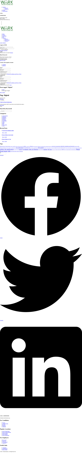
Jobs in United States (6, 431)
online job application (7, 149)
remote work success (59, 149)
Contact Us (6, 9)
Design (31, 146)
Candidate (4, 64)
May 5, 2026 (4, 141)
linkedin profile (62, 147)
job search (41, 147)
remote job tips (47, 149)
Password (1, 48)
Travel (3, 125)
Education (4, 116)
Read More (2, 105)
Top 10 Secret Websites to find (8, 130)
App (1, 146)
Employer (4, 65)
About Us (6, 8)
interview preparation (56, 146)
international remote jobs (48, 146)
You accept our (11, 74)
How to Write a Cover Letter (7, 134)
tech (63, 149)
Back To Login (2, 60)
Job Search (4, 119)
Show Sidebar (2, 92)
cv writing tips (28, 146)
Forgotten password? (3, 50)
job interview (36, 147)
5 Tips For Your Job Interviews (6, 102)
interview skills (77, 146)
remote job (21, 149)
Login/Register (4, 11)
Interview (4, 118)
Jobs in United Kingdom (6, 432)
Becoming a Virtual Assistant (6, 146)
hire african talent (43, 146)
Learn (3, 121)
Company (4, 7)
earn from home (35, 146)
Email (1, 47)
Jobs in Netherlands (5, 435)
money (3, 122)
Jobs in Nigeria (5, 434)
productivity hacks (16, 149)
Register (11, 52)
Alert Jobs (4, 426)
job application (19, 147)
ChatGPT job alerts (15, 146)
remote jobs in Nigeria (31, 149)
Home (3, 89)
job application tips (27, 147)
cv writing (24, 146)
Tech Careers (4, 124)
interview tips (14, 147)
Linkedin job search (57, 147)
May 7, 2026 (4, 132)
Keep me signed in (4, 49)
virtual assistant (68, 149)
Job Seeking (4, 120)
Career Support (5, 115)
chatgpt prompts (20, 146)
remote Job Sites (40, 149)
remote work (53, 149)
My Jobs (3, 424)
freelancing (38, 146)
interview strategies (3, 147)
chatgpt (12, 146)
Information (4, 117)
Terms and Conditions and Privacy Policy (14, 74)
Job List (3, 10)
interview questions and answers (67, 146)
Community (4, 447)
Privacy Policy (4, 449)
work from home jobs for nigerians (17, 151)
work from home (73, 149)
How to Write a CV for (6, 139)
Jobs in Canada (5, 433)
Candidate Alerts (5, 423)
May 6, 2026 (4, 137)
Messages (4, 425)
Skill (3, 123)
